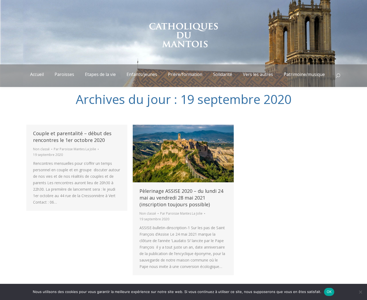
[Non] (360, 292)
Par (75, 149)
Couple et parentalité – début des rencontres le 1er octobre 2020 (72, 136)
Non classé (41, 149)
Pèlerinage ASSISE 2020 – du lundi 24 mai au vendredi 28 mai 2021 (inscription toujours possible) (181, 198)
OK (329, 291)
